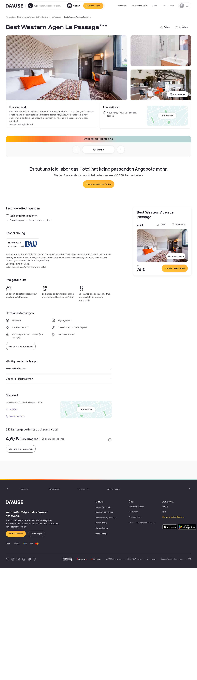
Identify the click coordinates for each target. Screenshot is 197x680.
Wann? (100, 149)
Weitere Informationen (21, 346)
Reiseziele (121, 5)
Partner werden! (16, 533)
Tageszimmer (83, 489)
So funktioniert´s (139, 5)
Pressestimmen (135, 517)
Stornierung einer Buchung (173, 517)
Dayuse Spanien (101, 528)
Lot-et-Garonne (42, 17)
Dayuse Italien (101, 523)
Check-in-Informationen (19, 378)
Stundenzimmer (113, 489)
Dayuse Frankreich (102, 507)
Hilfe (155, 5)
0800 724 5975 (17, 416)
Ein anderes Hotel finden (98, 184)
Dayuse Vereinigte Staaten (105, 517)
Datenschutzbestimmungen (172, 559)
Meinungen (133, 512)
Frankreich (10, 17)
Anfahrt (14, 409)
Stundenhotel (54, 489)
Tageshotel (24, 489)
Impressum (151, 559)
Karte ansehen (167, 115)
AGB (189, 559)
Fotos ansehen (178, 94)
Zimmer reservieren (175, 268)
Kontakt (165, 506)
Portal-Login (36, 533)
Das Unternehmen (136, 506)
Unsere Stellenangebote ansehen (142, 522)
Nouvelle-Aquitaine (25, 17)
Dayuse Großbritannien (104, 512)
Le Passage (56, 17)
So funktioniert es (16, 368)
